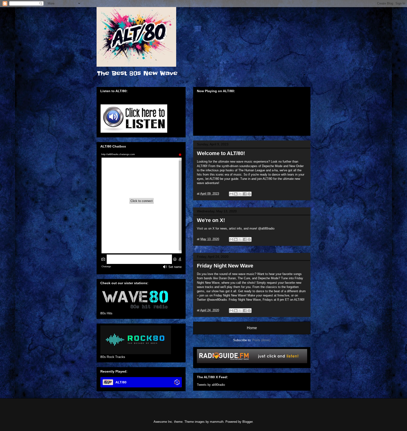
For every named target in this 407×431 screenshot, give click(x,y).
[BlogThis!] (235, 194)
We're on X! (211, 220)
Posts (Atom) (261, 340)
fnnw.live (283, 295)
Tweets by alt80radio (211, 384)
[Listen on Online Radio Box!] (177, 382)
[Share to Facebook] (244, 194)
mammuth (217, 421)
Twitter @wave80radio (212, 299)
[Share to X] (240, 194)
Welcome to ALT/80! (221, 153)
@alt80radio (266, 228)
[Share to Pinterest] (249, 194)
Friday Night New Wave (225, 266)
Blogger (247, 421)
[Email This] (231, 194)
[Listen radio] (252, 362)
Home (252, 328)
